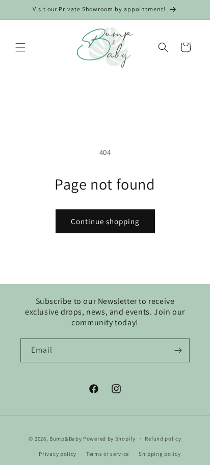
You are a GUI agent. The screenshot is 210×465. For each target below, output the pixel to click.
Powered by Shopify (109, 438)
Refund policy (163, 438)
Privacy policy (57, 453)
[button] (20, 47)
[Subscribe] (178, 350)
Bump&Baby (65, 438)
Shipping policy (160, 453)
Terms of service (107, 453)
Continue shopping (105, 221)
